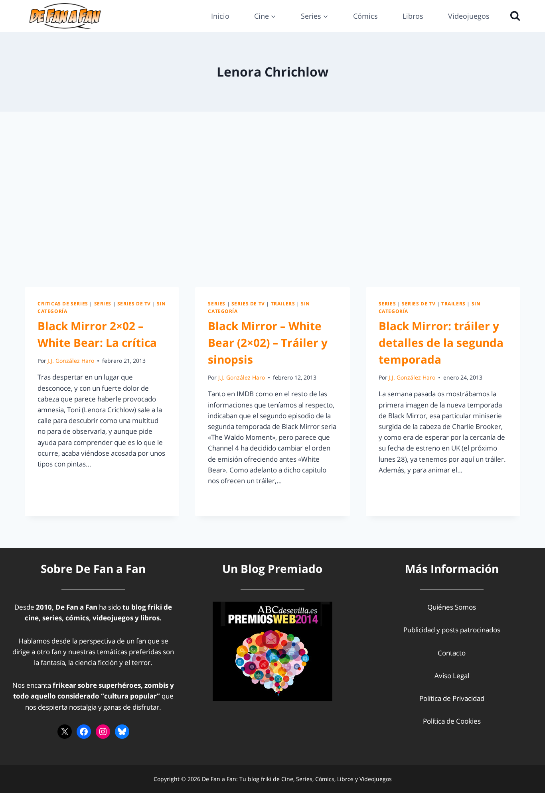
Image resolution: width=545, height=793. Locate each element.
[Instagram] (103, 731)
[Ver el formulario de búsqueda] (513, 16)
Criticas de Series (63, 303)
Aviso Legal (451, 675)
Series (103, 303)
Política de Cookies (452, 721)
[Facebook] (84, 731)
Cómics (365, 16)
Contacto (452, 652)
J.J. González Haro (70, 360)
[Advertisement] (272, 199)
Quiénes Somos (451, 607)
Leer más (56, 482)
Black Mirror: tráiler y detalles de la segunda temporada (441, 342)
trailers (283, 303)
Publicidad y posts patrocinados (451, 629)
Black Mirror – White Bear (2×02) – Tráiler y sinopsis (268, 342)
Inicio (220, 16)
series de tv (134, 303)
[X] (64, 731)
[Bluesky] (122, 731)
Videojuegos (469, 16)
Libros (413, 16)
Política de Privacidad (451, 698)
